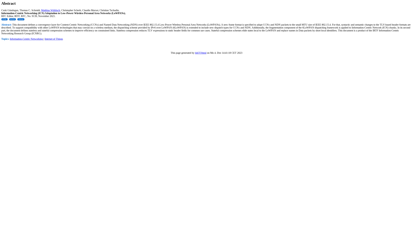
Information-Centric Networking (27, 39)
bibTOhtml (200, 52)
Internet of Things (54, 39)
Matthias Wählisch (50, 10)
